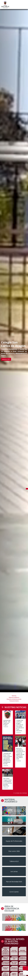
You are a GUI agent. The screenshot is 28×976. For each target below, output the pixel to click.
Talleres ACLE (14, 861)
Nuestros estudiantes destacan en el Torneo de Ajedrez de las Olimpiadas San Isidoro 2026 (20, 754)
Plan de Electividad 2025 (14, 882)
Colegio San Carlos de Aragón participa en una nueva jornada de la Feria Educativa (20, 725)
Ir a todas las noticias (20, 793)
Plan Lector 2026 (14, 851)
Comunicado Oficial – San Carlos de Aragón (7, 723)
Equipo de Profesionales (14, 841)
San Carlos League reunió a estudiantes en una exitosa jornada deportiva (7, 782)
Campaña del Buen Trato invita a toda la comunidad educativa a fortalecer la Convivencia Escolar (7, 758)
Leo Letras (14, 871)
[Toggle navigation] (26, 4)
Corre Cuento (14, 892)
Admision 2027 (6, 359)
